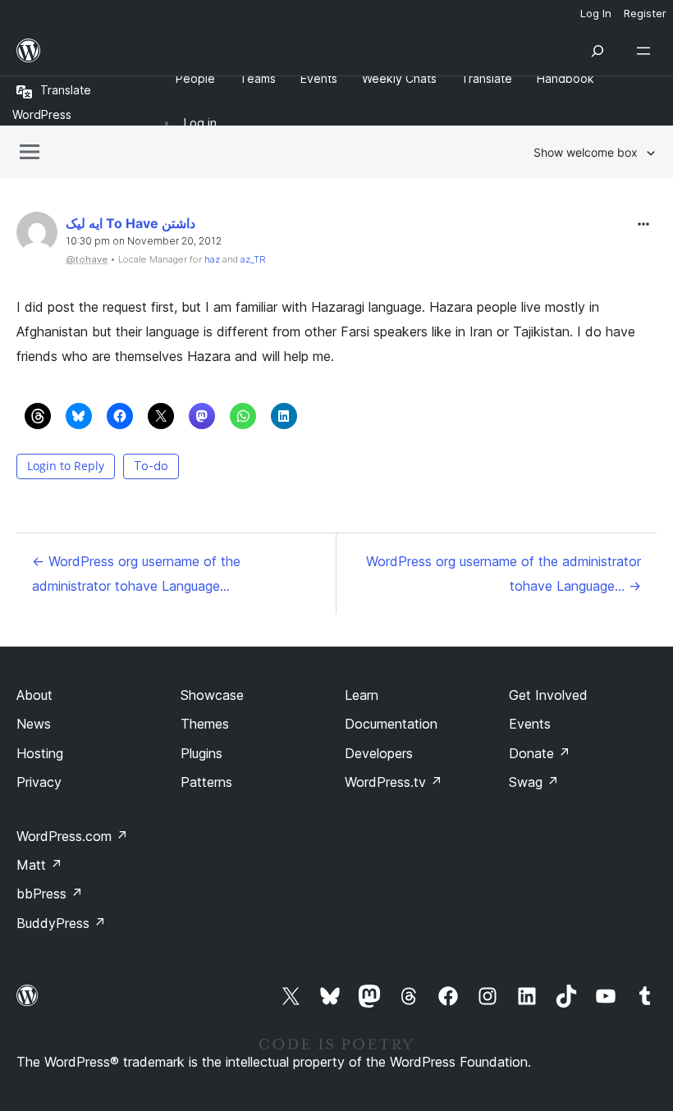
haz (212, 259)
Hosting (39, 753)
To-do (151, 466)
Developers (379, 753)
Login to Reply (65, 465)
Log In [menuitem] (595, 13)
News (33, 724)
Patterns (206, 782)
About (34, 695)
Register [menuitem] (645, 13)
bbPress (49, 893)
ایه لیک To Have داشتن (130, 223)
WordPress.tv (393, 782)
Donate (539, 753)
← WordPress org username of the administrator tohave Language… (136, 573)
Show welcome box (585, 152)
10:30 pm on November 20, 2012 (144, 241)
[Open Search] (597, 50)
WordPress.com (72, 836)
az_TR (253, 259)
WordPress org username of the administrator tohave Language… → (503, 573)
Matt (39, 865)
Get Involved (548, 695)
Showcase (212, 695)
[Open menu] (646, 50)
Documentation (391, 724)
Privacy (39, 782)
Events (530, 724)
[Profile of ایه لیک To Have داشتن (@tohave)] (36, 236)
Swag (534, 782)
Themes (205, 724)
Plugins (201, 753)
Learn (361, 695)
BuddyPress (61, 923)
